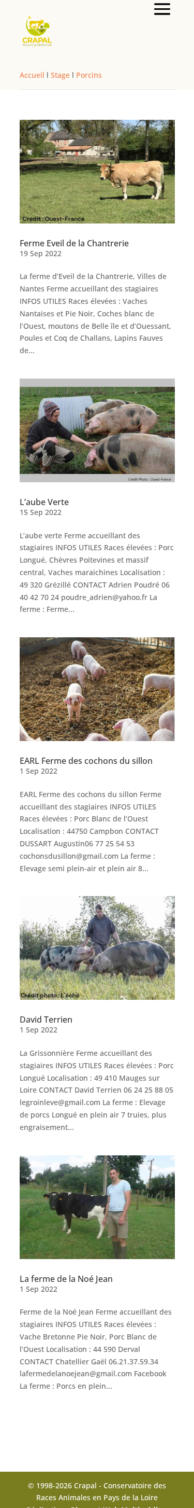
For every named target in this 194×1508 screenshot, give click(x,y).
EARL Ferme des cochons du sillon (86, 760)
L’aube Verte (44, 502)
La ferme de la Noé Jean (66, 1278)
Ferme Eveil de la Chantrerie (74, 243)
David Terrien (46, 1019)
